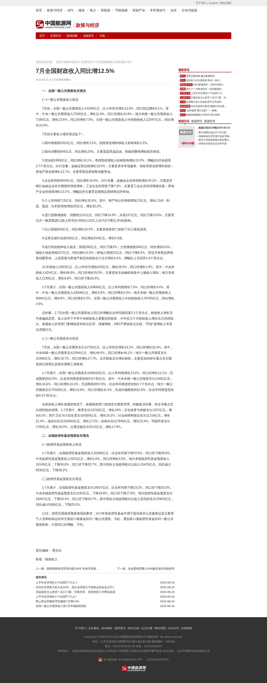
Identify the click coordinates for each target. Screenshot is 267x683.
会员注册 (146, 628)
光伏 (173, 10)
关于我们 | (202, 3)
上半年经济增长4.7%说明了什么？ (57, 582)
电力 (93, 10)
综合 (182, 76)
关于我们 (80, 628)
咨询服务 (106, 628)
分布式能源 (189, 10)
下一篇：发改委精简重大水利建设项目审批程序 (146, 568)
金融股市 (89, 35)
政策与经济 (55, 10)
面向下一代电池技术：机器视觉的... (204, 89)
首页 (39, 10)
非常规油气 (158, 10)
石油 (182, 102)
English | (214, 3)
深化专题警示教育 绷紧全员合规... (208, 106)
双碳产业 (139, 10)
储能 (182, 89)
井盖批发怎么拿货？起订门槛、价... (209, 97)
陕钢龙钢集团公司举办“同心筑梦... (203, 114)
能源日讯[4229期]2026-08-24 (214, 127)
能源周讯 (196, 121)
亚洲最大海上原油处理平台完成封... (204, 102)
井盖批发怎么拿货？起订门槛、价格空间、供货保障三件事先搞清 (75, 591)
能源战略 (72, 35)
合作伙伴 (173, 628)
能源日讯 (183, 121)
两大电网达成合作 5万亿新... (213, 132)
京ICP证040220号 (158, 659)
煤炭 (82, 10)
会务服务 (93, 628)
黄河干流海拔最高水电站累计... (215, 140)
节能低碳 (121, 10)
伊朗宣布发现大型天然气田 (213, 143)
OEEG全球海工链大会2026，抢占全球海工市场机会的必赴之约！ (76, 587)
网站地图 (225, 3)
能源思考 (209, 121)
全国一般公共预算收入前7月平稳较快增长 (61, 606)
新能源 (105, 10)
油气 (70, 10)
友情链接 (186, 628)
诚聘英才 (120, 628)
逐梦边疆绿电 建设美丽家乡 (200, 76)
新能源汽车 (186, 84)
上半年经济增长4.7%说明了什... (207, 93)
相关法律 (133, 628)
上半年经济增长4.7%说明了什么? (56, 596)
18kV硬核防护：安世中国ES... (209, 84)
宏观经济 (56, 35)
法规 (102, 35)
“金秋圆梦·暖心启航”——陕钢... (202, 110)
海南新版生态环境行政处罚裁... (215, 136)
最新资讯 (183, 69)
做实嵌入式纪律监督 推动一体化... (203, 80)
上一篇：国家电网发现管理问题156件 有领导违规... (67, 568)
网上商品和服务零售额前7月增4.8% (57, 601)
